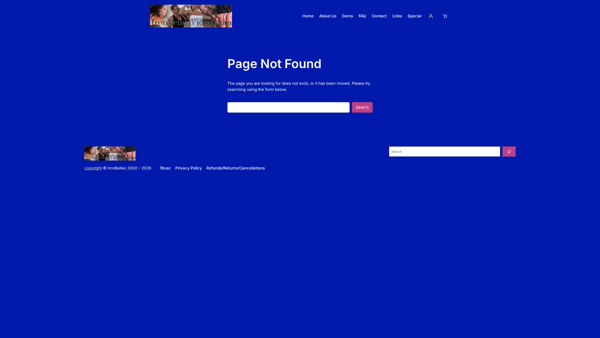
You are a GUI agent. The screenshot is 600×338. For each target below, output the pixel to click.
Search (362, 107)
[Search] (509, 151)
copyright (93, 168)
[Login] (431, 16)
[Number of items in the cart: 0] (445, 16)
